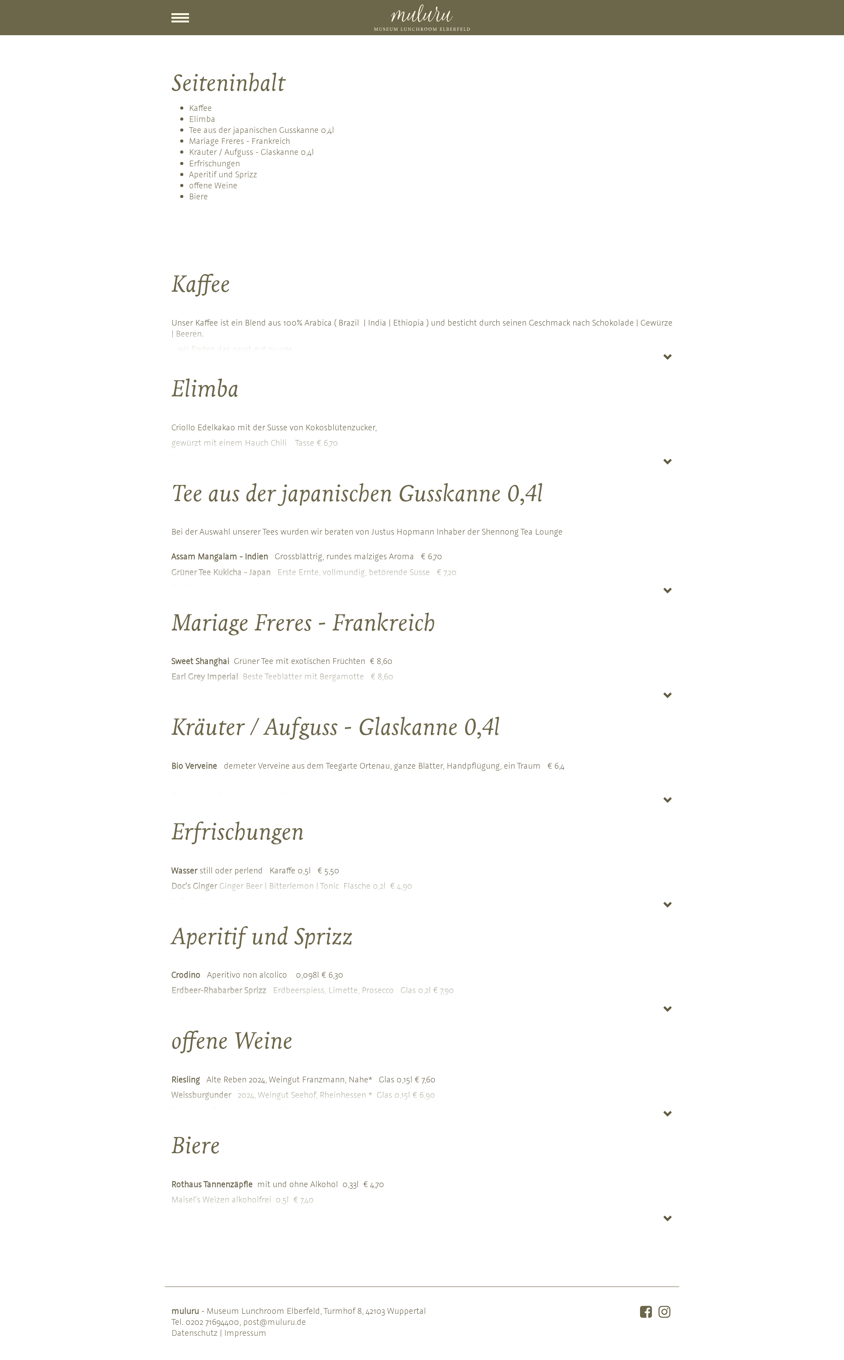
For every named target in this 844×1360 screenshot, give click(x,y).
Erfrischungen (214, 163)
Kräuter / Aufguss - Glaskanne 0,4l (251, 151)
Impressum (245, 1332)
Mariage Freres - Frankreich (239, 140)
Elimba (202, 118)
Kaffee (200, 107)
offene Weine (213, 185)
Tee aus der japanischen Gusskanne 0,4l (261, 129)
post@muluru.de (274, 1321)
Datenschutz (194, 1332)
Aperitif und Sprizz (223, 174)
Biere (198, 196)
